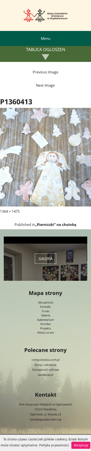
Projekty (45, 328)
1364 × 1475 (10, 211)
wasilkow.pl (45, 375)
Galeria (45, 315)
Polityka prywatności (54, 445)
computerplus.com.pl (46, 360)
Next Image (45, 85)
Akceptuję (81, 445)
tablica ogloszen (45, 49)
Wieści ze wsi (45, 332)
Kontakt (45, 307)
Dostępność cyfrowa (45, 370)
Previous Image (45, 72)
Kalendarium (45, 320)
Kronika (45, 324)
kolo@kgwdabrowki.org (45, 419)
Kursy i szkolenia (45, 365)
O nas (45, 311)
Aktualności (45, 302)
